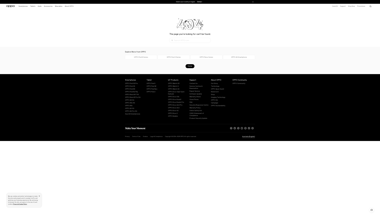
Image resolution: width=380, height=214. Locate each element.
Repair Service (195, 91)
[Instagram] (245, 128)
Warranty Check (195, 97)
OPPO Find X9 (130, 86)
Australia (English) (248, 136)
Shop (213, 94)
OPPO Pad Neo (152, 89)
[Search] (370, 6)
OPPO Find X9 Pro (131, 83)
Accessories (48, 6)
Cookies (145, 136)
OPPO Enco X (173, 113)
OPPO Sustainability (218, 106)
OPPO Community (238, 83)
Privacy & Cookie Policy (20, 204)
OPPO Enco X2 (173, 110)
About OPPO (69, 6)
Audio (40, 6)
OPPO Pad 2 (151, 92)
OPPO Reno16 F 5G (132, 94)
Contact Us (194, 83)
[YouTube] (242, 128)
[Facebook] (231, 128)
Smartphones (23, 6)
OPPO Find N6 (130, 89)
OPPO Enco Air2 (174, 108)
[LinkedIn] (235, 128)
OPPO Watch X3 (174, 83)
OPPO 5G (214, 100)
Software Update (196, 94)
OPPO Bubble (173, 116)
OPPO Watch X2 (174, 89)
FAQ (191, 102)
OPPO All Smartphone (239, 57)
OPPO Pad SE (151, 86)
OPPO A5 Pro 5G (131, 111)
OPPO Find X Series (174, 57)
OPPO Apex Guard (217, 89)
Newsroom (215, 92)
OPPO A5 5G (129, 108)
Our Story (214, 83)
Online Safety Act (196, 110)
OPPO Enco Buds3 (174, 99)
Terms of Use (136, 136)
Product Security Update (198, 118)
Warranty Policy (195, 108)
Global (199, 2)
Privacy (127, 136)
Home (190, 66)
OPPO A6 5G (129, 100)
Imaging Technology (218, 97)
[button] (372, 210)
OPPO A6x (129, 106)
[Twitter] (238, 128)
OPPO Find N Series (141, 57)
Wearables (58, 6)
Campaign (214, 103)
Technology (215, 86)
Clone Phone (194, 99)
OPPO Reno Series (206, 57)
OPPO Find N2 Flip (131, 92)
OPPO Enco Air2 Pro (175, 105)
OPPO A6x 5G (130, 103)
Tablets (32, 6)
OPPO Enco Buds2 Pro (176, 102)
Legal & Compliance (156, 136)
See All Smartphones (132, 114)
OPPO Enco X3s (173, 97)
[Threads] (252, 128)
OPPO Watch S (173, 86)
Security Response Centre (199, 105)
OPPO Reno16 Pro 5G (132, 97)
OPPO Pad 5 (151, 83)
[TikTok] (249, 128)
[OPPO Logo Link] (10, 6)
